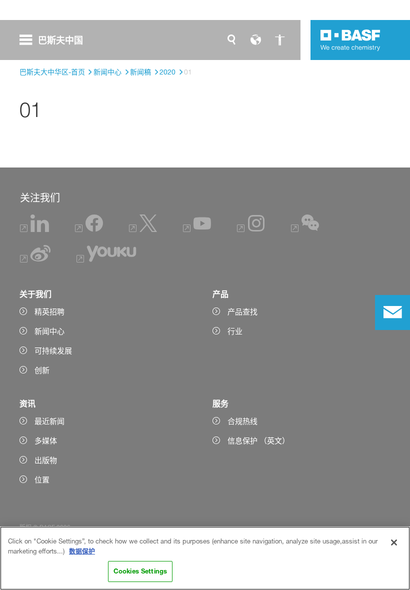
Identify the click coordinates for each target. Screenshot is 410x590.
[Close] (394, 543)
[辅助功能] (280, 40)
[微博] (36, 259)
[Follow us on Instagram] (251, 229)
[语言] (256, 40)
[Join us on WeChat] (305, 229)
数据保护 (82, 551)
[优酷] (106, 259)
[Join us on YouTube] (197, 229)
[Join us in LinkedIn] (35, 229)
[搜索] (232, 40)
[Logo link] (350, 40)
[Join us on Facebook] (89, 229)
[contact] (392, 312)
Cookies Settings (140, 571)
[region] (205, 558)
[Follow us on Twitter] (143, 229)
